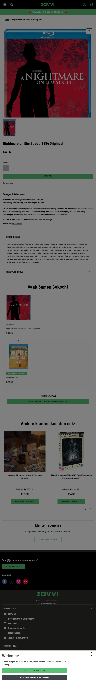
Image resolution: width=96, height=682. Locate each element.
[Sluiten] (91, 653)
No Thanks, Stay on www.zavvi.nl (34, 677)
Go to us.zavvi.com (34, 670)
